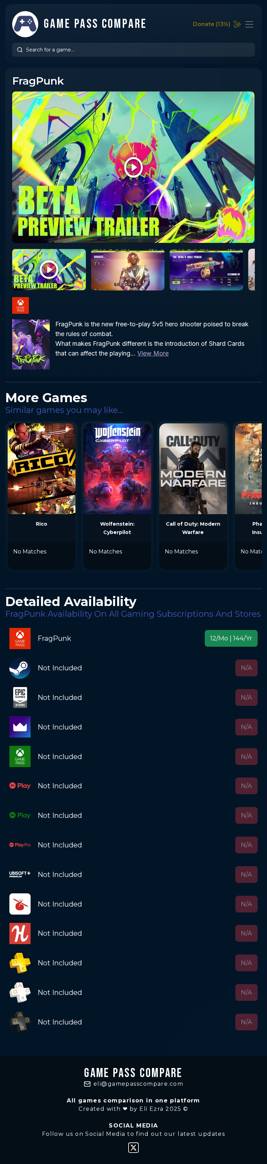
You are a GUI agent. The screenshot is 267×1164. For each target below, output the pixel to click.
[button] (231, 638)
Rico (41, 524)
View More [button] (153, 353)
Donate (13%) (211, 24)
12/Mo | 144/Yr (231, 638)
